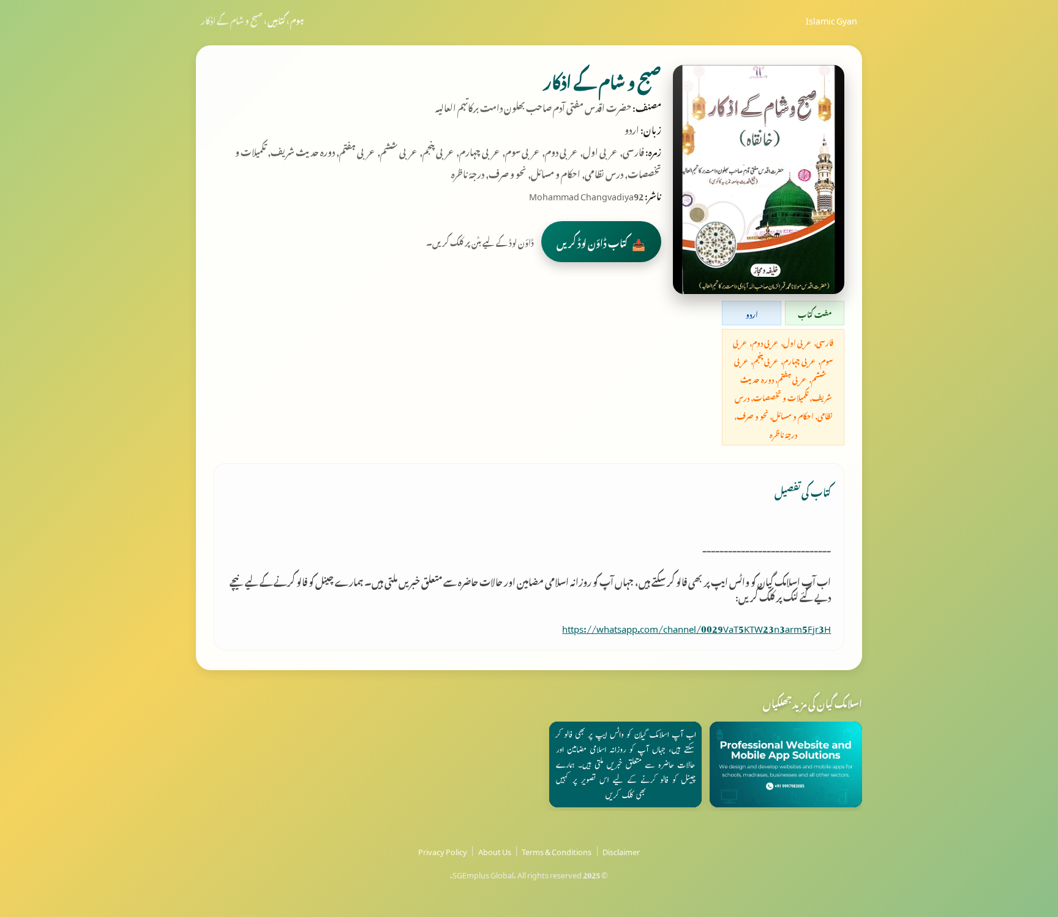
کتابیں (276, 19)
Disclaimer (621, 850)
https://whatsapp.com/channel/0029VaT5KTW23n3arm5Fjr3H (696, 626)
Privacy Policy (442, 850)
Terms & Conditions (556, 850)
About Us (494, 850)
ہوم (297, 19)
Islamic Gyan (831, 19)
